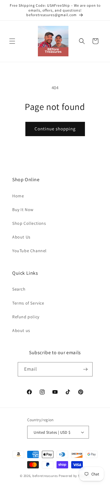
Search (19, 289)
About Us (21, 237)
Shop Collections (29, 223)
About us (21, 330)
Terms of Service (28, 303)
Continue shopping (55, 129)
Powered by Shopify (74, 476)
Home (18, 196)
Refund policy (25, 316)
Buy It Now (23, 209)
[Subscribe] (85, 369)
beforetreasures (45, 476)
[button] (12, 41)
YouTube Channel (29, 250)
